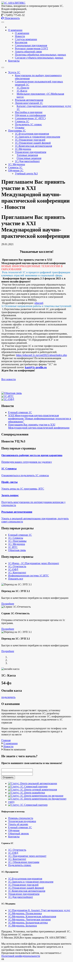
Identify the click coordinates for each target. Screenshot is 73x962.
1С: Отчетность (17, 566)
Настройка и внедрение (28, 112)
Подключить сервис (19, 865)
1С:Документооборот (27, 161)
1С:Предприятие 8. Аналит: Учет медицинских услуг (39, 910)
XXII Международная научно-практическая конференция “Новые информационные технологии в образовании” (39, 418)
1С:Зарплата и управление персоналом (37, 136)
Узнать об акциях (18, 824)
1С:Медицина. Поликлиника (25, 913)
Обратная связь (17, 550)
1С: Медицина (16, 544)
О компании (22, 33)
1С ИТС (13, 547)
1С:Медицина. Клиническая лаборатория (32, 916)
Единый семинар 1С (20, 412)
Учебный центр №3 (26, 173)
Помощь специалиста (20, 818)
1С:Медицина (23, 149)
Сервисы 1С (22, 121)
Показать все (15, 578)
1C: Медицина (16, 164)
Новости (20, 36)
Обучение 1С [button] (15, 170)
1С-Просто (23, 87)
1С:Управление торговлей (30, 139)
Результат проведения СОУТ (31, 48)
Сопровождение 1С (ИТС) (30, 118)
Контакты (14, 60)
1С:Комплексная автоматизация (33, 145)
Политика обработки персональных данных (40, 54)
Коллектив (21, 42)
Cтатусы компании (26, 39)
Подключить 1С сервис (28, 124)
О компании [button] (15, 30)
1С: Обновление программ (23, 862)
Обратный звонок (18, 833)
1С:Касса (22, 90)
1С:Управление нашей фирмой (33, 142)
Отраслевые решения (29, 158)
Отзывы (19, 127)
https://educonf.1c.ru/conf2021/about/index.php (41, 355)
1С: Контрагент (17, 572)
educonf (38, 303)
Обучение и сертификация (30, 115)
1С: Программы (17, 541)
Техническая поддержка (22, 821)
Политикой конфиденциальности (20, 956)
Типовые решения (27, 155)
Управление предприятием (30, 152)
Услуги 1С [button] (14, 72)
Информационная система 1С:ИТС (28, 575)
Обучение (14, 830)
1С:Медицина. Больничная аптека (28, 922)
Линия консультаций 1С (29, 103)
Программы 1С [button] (17, 130)
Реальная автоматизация (29, 99)
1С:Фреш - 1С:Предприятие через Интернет (33, 563)
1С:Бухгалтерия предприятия (32, 133)
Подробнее (7, 603)
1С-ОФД (13, 569)
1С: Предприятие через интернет (27, 856)
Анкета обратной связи (28, 51)
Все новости (8, 379)
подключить (8, 697)
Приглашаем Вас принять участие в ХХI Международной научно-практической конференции (38, 426)
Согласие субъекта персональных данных (39, 57)
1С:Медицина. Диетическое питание (29, 919)
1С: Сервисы (15, 537)
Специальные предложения (31, 45)
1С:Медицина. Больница (22, 925)
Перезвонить (12, 18)
